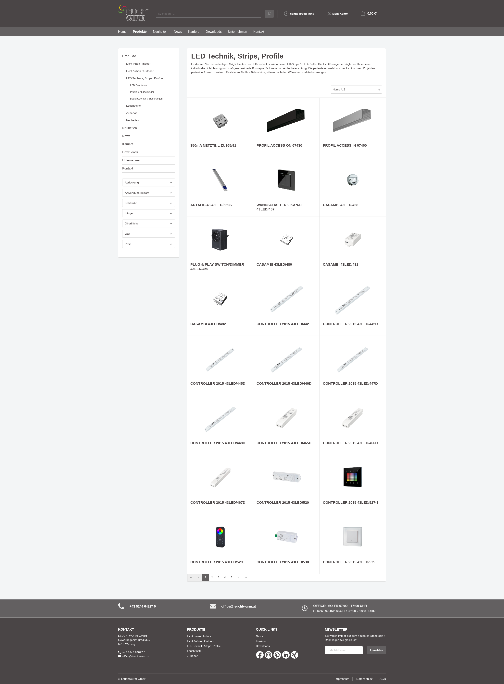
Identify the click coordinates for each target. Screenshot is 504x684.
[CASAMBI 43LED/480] (286, 239)
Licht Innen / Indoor (138, 63)
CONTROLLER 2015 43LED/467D (217, 502)
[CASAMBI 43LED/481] (353, 239)
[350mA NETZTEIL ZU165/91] (220, 120)
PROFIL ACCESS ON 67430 (279, 145)
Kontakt (127, 168)
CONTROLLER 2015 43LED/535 (349, 562)
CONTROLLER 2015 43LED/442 (283, 324)
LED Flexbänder (139, 85)
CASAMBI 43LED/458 (340, 205)
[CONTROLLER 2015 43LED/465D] (286, 418)
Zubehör (131, 112)
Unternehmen (131, 160)
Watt (127, 233)
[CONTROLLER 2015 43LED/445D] (220, 358)
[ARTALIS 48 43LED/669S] (220, 180)
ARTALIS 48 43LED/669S (211, 205)
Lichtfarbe (131, 203)
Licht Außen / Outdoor (140, 71)
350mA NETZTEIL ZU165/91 (213, 145)
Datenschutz (364, 678)
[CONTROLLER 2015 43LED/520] (286, 477)
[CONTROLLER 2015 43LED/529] (220, 537)
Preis (128, 244)
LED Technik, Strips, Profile (144, 78)
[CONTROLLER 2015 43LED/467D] (220, 477)
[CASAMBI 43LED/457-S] (286, 180)
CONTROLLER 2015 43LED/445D (217, 383)
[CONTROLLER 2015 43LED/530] (286, 537)
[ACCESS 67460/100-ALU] (353, 120)
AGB (383, 678)
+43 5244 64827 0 (143, 606)
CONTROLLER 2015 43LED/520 (283, 502)
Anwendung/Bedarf (137, 192)
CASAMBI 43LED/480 (274, 264)
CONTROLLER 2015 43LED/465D (284, 443)
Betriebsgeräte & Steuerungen (146, 98)
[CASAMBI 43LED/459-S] (220, 239)
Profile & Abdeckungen (142, 92)
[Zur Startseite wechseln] (133, 13)
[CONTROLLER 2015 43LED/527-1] (353, 477)
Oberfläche (132, 223)
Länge (129, 213)
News (126, 136)
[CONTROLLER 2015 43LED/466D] (353, 418)
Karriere (127, 144)
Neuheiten (132, 120)
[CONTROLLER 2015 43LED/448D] (220, 418)
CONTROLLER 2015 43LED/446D (284, 383)
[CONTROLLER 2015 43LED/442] (286, 299)
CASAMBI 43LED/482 (208, 324)
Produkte (129, 56)
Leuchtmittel (133, 105)
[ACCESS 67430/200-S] (286, 120)
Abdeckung (132, 182)
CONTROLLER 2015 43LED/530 (283, 562)
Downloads (130, 152)
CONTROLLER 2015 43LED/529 (216, 562)
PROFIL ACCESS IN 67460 (345, 145)
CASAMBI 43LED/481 (340, 264)
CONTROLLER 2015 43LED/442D (350, 324)
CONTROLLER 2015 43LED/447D (350, 383)
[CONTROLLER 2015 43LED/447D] (353, 358)
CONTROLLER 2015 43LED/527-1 (350, 502)
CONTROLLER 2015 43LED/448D (217, 443)
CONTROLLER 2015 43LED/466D (350, 443)
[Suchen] (269, 14)
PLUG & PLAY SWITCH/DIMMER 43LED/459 (217, 266)
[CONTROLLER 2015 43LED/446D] (286, 358)
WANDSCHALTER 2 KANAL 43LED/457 (280, 207)
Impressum (342, 678)
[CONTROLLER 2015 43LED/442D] (353, 299)
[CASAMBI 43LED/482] (220, 299)
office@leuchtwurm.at (238, 606)
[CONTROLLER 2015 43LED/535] (353, 537)
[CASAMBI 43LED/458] (353, 180)
